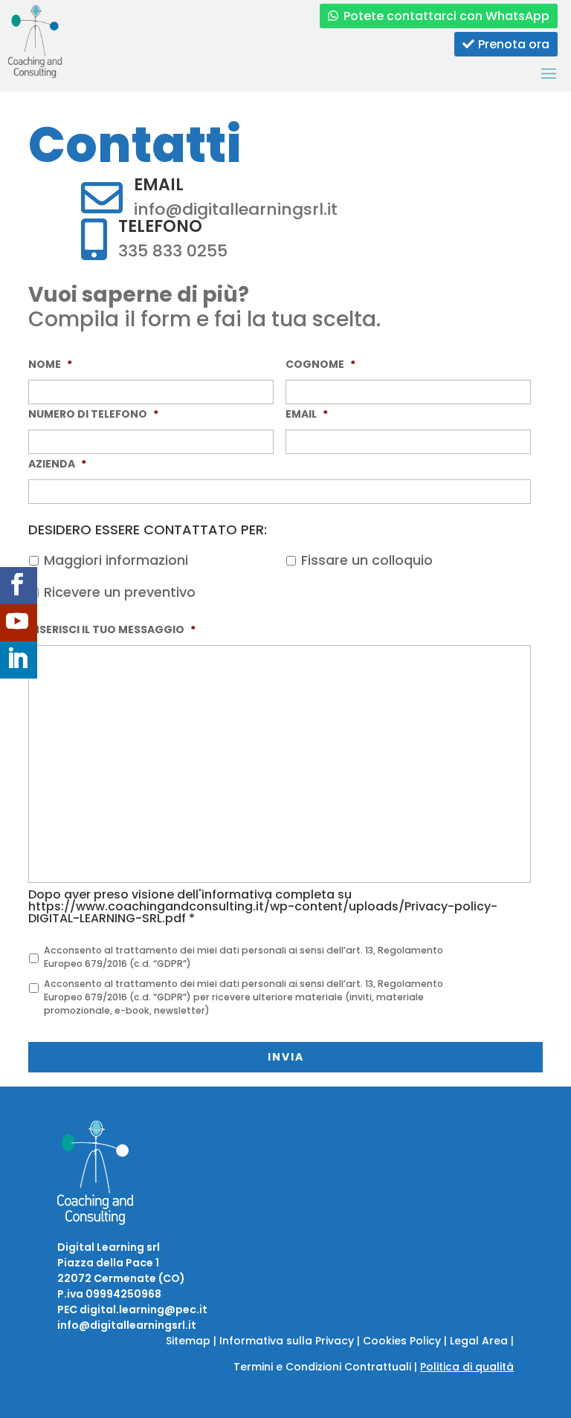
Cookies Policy (402, 1340)
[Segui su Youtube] (18, 622)
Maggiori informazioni (116, 560)
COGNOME (320, 364)
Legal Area (479, 1340)
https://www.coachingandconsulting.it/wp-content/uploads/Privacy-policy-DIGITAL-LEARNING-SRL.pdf (262, 912)
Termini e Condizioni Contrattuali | (326, 1366)
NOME (50, 364)
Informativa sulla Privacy (286, 1340)
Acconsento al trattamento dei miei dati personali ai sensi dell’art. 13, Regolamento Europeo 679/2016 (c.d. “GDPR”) (243, 957)
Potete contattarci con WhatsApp (446, 16)
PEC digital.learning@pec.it (132, 1309)
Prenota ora (513, 44)
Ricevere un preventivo (120, 592)
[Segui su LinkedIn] (18, 660)
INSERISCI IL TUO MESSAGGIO (112, 629)
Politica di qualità (467, 1366)
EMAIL (307, 414)
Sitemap (188, 1340)
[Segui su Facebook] (18, 585)
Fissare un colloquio (367, 560)
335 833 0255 (173, 250)
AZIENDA (57, 463)
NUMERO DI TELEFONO (93, 414)
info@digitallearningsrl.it (236, 209)
